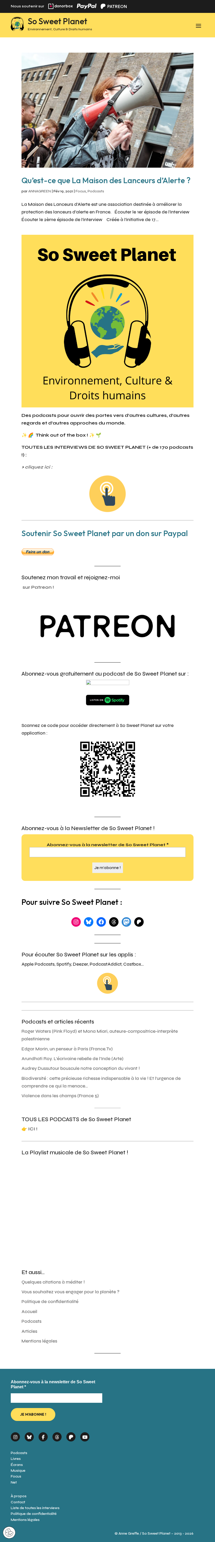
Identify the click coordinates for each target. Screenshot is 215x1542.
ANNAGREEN (39, 191)
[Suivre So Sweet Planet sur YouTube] (84, 1435)
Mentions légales (39, 1341)
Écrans (17, 1465)
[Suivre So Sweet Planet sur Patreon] (71, 1435)
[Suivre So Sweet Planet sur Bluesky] (29, 1435)
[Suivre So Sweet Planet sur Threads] (57, 1435)
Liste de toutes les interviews (35, 1508)
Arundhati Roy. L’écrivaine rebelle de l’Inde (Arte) (72, 1058)
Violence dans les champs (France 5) (60, 1096)
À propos (18, 1496)
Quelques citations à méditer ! (53, 1282)
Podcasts (96, 191)
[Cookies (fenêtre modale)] (9, 1533)
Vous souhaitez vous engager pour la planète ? (71, 1292)
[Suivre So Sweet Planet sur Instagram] (15, 1435)
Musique (18, 1470)
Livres (16, 1458)
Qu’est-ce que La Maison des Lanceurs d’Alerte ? (106, 180)
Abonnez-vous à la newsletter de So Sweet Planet (108, 844)
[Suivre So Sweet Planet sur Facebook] (43, 1435)
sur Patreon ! (38, 587)
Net (14, 1482)
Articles (29, 1331)
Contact (18, 1502)
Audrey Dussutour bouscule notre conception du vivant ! (81, 1068)
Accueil (29, 1311)
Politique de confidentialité (50, 1301)
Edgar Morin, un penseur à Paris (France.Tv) (67, 1049)
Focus (81, 191)
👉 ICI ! (29, 1129)
